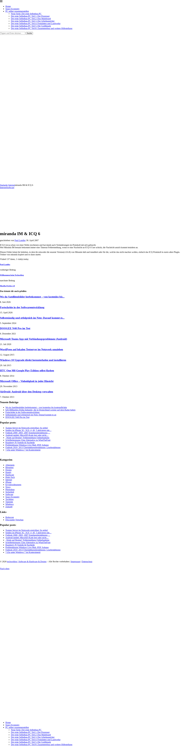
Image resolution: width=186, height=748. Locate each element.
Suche (29, 33)
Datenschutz (87, 561)
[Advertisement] (93, 209)
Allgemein (9, 465)
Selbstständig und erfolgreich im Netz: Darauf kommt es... (32, 317)
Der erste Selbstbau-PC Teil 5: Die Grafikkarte (31, 26)
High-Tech (10, 477)
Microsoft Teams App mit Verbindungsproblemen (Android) (33, 339)
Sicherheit (9, 492)
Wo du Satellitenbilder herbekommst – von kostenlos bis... (32, 296)
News (7, 487)
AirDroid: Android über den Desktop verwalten (26, 391)
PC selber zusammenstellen (17, 11)
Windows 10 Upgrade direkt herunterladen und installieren (33, 360)
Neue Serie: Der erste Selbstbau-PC (26, 14)
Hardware (9, 475)
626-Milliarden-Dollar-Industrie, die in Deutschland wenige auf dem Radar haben (40, 410)
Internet (11, 185)
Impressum (75, 561)
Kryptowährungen (13, 484)
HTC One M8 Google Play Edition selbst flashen (27, 370)
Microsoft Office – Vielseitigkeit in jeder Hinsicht (27, 381)
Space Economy (12, 9)
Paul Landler (20, 240)
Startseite (4, 185)
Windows (9, 504)
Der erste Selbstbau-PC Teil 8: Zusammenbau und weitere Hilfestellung (41, 28)
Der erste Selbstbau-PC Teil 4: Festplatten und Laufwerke (35, 23)
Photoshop (10, 489)
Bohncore (9, 517)
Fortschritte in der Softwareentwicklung (22, 307)
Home (8, 6)
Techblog (9, 499)
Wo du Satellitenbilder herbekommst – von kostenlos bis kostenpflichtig (36, 407)
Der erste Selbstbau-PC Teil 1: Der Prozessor (30, 16)
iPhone (8, 482)
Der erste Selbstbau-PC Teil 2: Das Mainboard (31, 18)
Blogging (9, 467)
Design (8, 470)
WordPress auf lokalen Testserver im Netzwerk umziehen (31, 349)
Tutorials (9, 502)
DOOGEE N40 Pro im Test (15, 328)
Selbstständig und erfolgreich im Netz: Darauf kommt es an (30, 415)
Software (9, 494)
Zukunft (8, 507)
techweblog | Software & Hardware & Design (26, 561)
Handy (8, 472)
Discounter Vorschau (14, 520)
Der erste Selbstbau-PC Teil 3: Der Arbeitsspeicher (32, 21)
